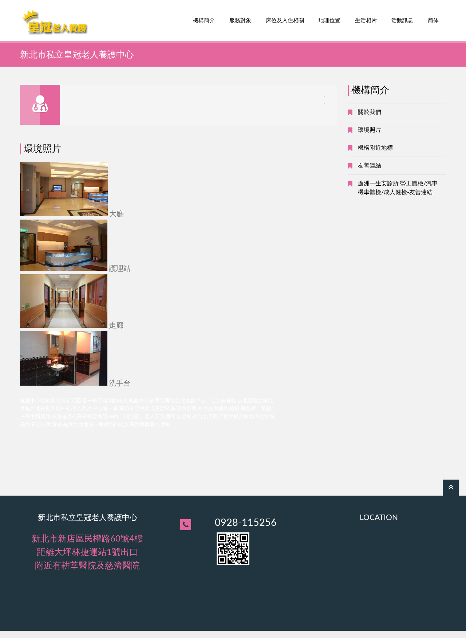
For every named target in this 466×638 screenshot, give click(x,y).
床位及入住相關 (285, 20)
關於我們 (369, 112)
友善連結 (369, 166)
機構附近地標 (375, 148)
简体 (433, 20)
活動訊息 (402, 20)
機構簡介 (204, 20)
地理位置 (329, 20)
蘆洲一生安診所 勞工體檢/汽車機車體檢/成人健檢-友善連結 (398, 188)
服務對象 (240, 20)
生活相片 (366, 20)
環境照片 (369, 130)
